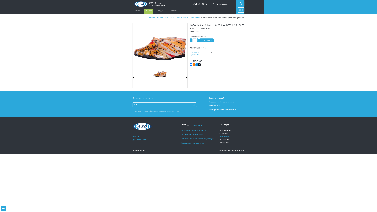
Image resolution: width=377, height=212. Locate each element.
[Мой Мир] (196, 64)
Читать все (197, 125)
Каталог (149, 11)
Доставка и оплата (140, 140)
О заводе (136, 137)
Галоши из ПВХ (195, 18)
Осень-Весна (169, 18)
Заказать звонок (222, 4)
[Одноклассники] (194, 64)
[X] (199, 64)
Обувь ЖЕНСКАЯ (182, 18)
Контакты (173, 11)
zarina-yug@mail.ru (225, 136)
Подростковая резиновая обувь (192, 143)
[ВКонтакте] (191, 64)
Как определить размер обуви (191, 134)
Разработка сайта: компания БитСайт (232, 150)
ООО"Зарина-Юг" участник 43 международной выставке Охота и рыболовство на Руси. (212, 139)
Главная (137, 11)
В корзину (208, 40)
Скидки (160, 11)
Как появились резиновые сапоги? (193, 130)
